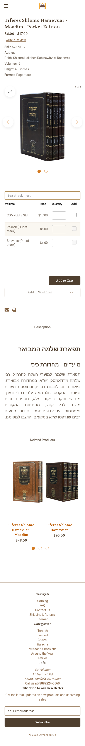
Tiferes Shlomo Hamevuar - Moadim (21, 530)
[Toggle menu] (6, 6)
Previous (8, 122)
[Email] (7, 310)
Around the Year (42, 653)
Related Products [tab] (42, 440)
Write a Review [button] (16, 40)
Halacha (42, 644)
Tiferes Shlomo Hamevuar (59, 527)
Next (76, 122)
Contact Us (42, 610)
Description (42, 327)
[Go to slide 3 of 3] (47, 548)
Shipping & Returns (42, 614)
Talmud (42, 635)
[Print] (14, 310)
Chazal (42, 640)
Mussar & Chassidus (42, 649)
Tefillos (43, 658)
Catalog (42, 601)
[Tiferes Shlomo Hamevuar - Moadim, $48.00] (28, 482)
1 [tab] (39, 171)
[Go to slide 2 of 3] (40, 548)
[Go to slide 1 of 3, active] (33, 548)
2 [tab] (46, 171)
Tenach (42, 630)
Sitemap (42, 619)
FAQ (42, 605)
